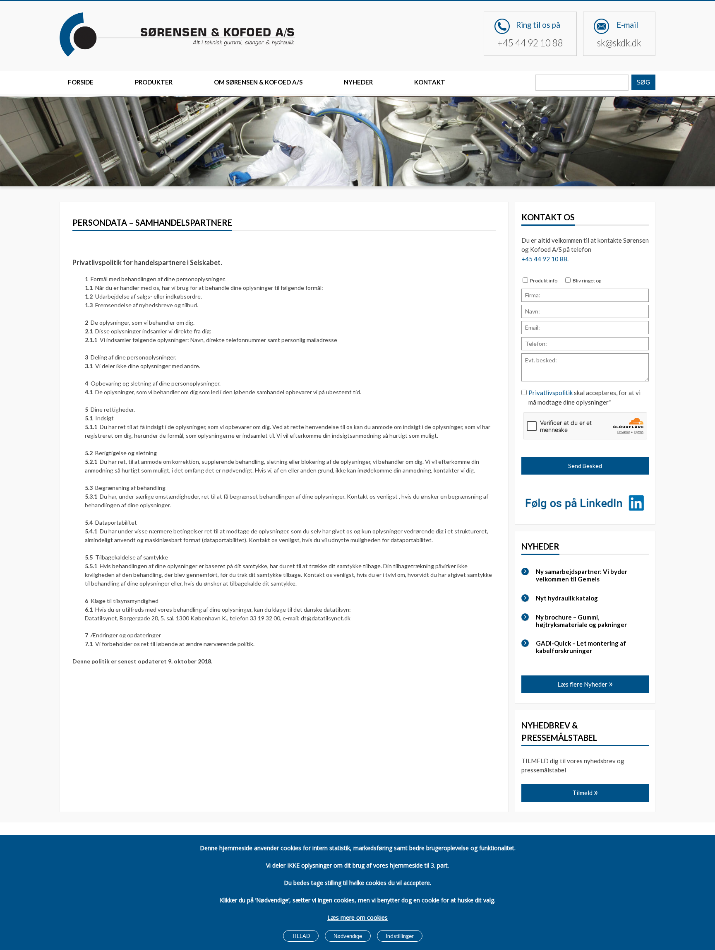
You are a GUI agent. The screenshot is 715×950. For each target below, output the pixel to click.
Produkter (154, 82)
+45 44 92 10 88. (545, 259)
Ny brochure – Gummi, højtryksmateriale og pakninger (581, 620)
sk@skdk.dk (619, 42)
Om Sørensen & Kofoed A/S (258, 82)
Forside (81, 82)
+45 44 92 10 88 (530, 42)
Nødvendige (348, 936)
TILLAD (301, 936)
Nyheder (358, 82)
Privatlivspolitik (550, 392)
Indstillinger (400, 936)
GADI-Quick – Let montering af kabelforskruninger (581, 646)
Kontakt (429, 82)
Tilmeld (583, 792)
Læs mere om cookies (357, 917)
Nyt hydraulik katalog (567, 598)
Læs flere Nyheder (583, 684)
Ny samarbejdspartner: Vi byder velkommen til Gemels (581, 575)
